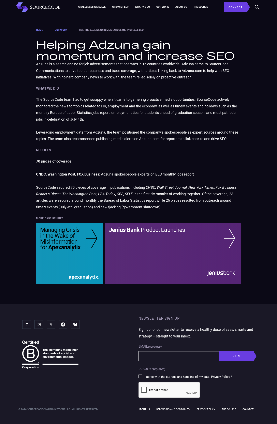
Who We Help (120, 6)
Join (236, 356)
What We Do (142, 6)
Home (39, 30)
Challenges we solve (92, 6)
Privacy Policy (205, 409)
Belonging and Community (173, 409)
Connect (248, 409)
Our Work (162, 6)
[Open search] (257, 7)
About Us (181, 6)
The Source (200, 6)
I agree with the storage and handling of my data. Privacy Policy (188, 377)
